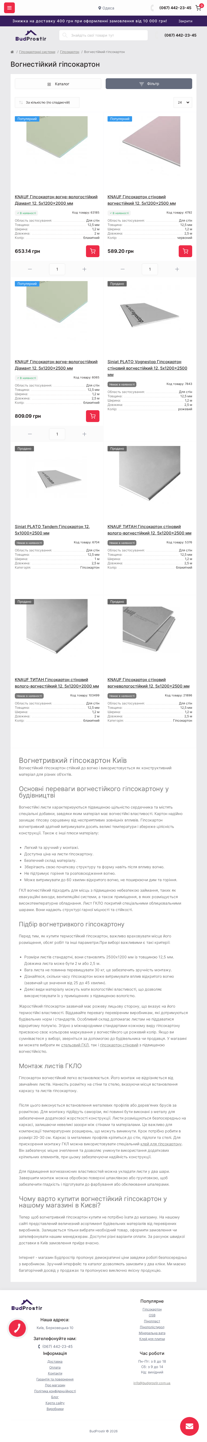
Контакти (55, 1373)
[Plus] (84, 269)
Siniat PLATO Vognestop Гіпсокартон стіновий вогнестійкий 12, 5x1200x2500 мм (147, 368)
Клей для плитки (152, 1339)
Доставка (55, 1361)
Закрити (185, 21)
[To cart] (92, 251)
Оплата (55, 1367)
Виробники (55, 1409)
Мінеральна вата (152, 1333)
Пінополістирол (152, 1327)
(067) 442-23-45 (175, 7)
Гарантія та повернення (55, 1379)
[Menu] (9, 7)
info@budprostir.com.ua (152, 1383)
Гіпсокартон (69, 52)
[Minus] (30, 269)
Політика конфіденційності (55, 1391)
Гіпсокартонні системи (37, 52)
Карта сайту (55, 1403)
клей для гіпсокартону (161, 1144)
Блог (55, 1397)
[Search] (65, 35)
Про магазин (55, 1385)
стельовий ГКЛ (75, 1045)
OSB (152, 1315)
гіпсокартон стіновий (119, 1045)
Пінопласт (152, 1321)
